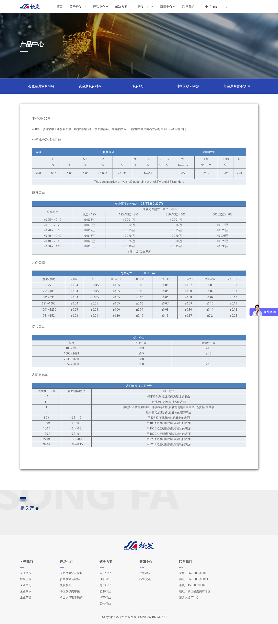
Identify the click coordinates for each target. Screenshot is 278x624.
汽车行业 (105, 597)
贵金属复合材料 (90, 86)
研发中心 (144, 6)
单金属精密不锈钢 (237, 86)
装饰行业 (105, 603)
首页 (59, 6)
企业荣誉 (25, 597)
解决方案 (121, 6)
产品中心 (99, 6)
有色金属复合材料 (41, 86)
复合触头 (139, 86)
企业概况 (25, 573)
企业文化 (25, 585)
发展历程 (25, 579)
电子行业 (105, 573)
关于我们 (26, 561)
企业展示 (25, 591)
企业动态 (145, 573)
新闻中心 (166, 6)
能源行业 (105, 591)
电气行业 (105, 585)
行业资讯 (145, 579)
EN (215, 6)
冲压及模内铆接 (187, 86)
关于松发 (76, 6)
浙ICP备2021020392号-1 (153, 617)
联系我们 (188, 6)
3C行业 (104, 579)
